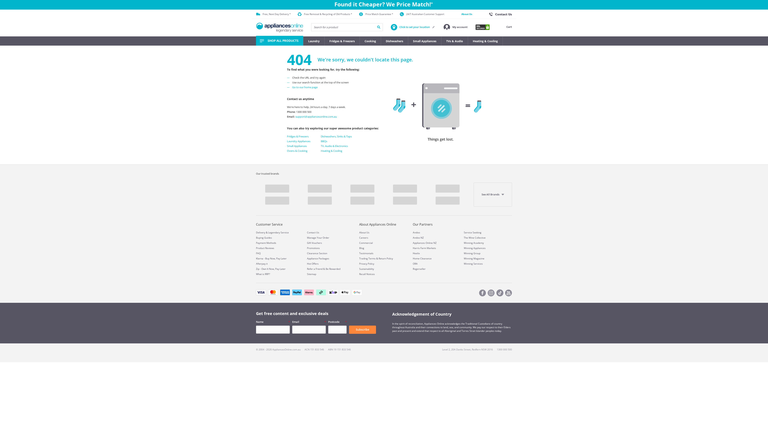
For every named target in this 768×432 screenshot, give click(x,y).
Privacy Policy (366, 263)
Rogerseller (419, 269)
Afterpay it (262, 263)
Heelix (416, 253)
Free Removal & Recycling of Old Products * (328, 14)
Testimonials (366, 253)
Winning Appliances (475, 248)
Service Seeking (472, 232)
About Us (466, 14)
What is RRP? (263, 274)
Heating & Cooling (331, 151)
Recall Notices (367, 274)
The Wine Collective (475, 237)
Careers (363, 237)
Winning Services (473, 263)
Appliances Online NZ (425, 243)
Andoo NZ (418, 237)
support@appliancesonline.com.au (316, 116)
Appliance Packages (318, 258)
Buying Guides (264, 237)
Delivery (260, 232)
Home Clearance (422, 258)
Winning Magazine (474, 258)
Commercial (366, 243)
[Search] (379, 27)
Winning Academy (474, 243)
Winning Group (472, 253)
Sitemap (311, 274)
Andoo (416, 232)
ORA (415, 263)
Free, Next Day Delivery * (277, 14)
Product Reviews (265, 248)
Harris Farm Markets (424, 248)
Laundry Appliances (298, 141)
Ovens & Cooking (297, 151)
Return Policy (386, 258)
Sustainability (366, 269)
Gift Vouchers (314, 243)
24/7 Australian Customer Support (425, 14)
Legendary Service (278, 232)
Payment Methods (266, 243)
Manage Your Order (318, 237)
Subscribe (362, 329)
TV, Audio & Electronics (334, 146)
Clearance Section (317, 253)
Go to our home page (305, 87)
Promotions (313, 248)
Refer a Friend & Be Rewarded (323, 269)
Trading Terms (367, 258)
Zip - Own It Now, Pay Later (271, 269)
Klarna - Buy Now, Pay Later (271, 258)
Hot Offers (313, 263)
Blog (361, 248)
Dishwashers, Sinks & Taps (336, 136)
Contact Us (313, 232)
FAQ (258, 253)
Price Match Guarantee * (379, 14)
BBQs (324, 141)
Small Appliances (297, 146)
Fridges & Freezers (298, 136)
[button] (456, 27)
